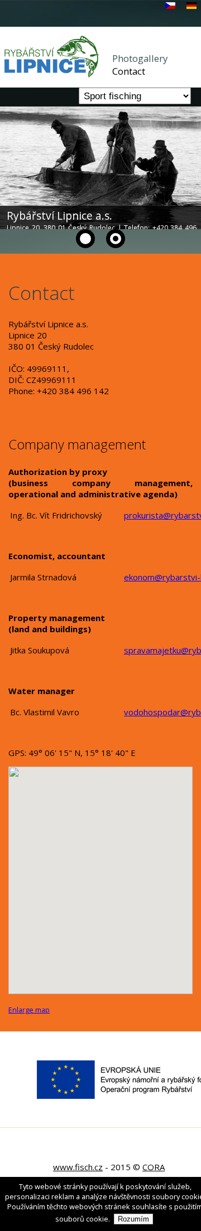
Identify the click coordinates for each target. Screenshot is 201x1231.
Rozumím (133, 1219)
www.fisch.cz (78, 1166)
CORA (153, 1166)
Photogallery (140, 58)
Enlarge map (29, 1010)
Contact (128, 71)
